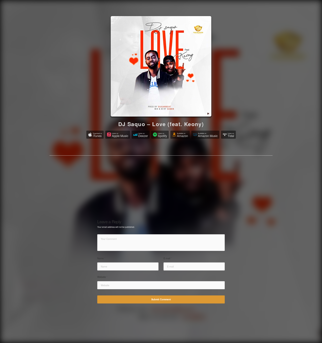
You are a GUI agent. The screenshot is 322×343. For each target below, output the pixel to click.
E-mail (168, 258)
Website (102, 277)
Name (101, 258)
